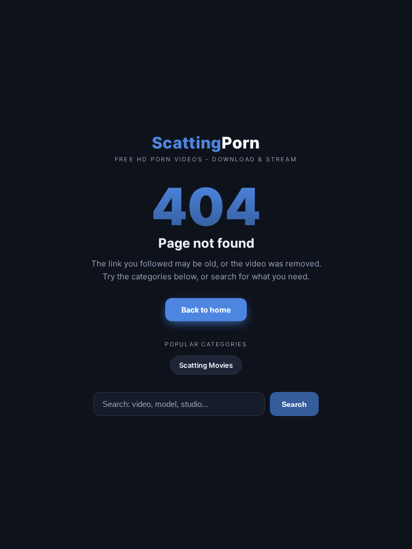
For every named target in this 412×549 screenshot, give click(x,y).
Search (294, 404)
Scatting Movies (206, 365)
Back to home (206, 309)
